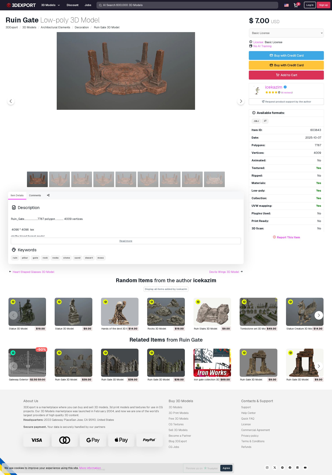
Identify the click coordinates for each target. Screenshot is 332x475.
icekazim (273, 87)
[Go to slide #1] (37, 179)
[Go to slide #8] (192, 179)
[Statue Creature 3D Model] (305, 312)
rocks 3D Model (157, 328)
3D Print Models (179, 413)
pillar (25, 257)
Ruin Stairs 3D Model (205, 328)
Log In (309, 5)
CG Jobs (174, 447)
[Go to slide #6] (148, 179)
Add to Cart (288, 75)
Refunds (246, 447)
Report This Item (288, 237)
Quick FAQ (247, 418)
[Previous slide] (11, 101)
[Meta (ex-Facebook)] (290, 468)
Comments (35, 195)
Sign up (323, 5)
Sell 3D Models (178, 430)
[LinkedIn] (297, 468)
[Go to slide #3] (81, 179)
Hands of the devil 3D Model (117, 328)
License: (258, 42)
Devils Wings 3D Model (224, 272)
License (246, 424)
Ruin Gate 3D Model (66, 379)
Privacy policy (250, 436)
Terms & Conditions (253, 441)
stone (66, 257)
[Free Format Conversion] (265, 121)
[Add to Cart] (34, 321)
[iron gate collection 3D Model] (212, 363)
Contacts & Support (257, 401)
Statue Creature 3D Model (301, 328)
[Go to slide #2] (59, 179)
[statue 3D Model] (73, 312)
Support (246, 407)
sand (77, 257)
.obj (256, 121)
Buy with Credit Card (288, 55)
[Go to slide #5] (126, 179)
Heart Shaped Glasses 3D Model (33, 272)
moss (101, 257)
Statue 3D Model (18, 328)
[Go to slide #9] (214, 179)
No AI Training (262, 46)
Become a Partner (180, 436)
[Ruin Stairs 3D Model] (212, 312)
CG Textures (176, 424)
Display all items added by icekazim (166, 289)
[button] (319, 315)
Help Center (248, 413)
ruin (15, 257)
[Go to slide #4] (103, 179)
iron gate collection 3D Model (210, 379)
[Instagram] (267, 468)
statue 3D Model (64, 328)
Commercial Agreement (255, 430)
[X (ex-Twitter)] (274, 468)
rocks (55, 257)
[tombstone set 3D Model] (258, 312)
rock (45, 257)
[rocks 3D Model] (166, 312)
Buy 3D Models (181, 401)
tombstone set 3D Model (254, 328)
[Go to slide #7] (170, 179)
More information (90, 468)
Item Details (17, 195)
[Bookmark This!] (41, 321)
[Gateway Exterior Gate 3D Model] (27, 363)
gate (35, 257)
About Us (30, 401)
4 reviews (287, 92)
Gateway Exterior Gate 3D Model (27, 379)
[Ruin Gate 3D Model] (73, 363)
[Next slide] (241, 101)
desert (89, 257)
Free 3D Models (178, 418)
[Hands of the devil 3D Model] (120, 312)
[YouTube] (305, 468)
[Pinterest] (282, 468)
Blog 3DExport (178, 441)
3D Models (175, 407)
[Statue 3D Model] (27, 312)
